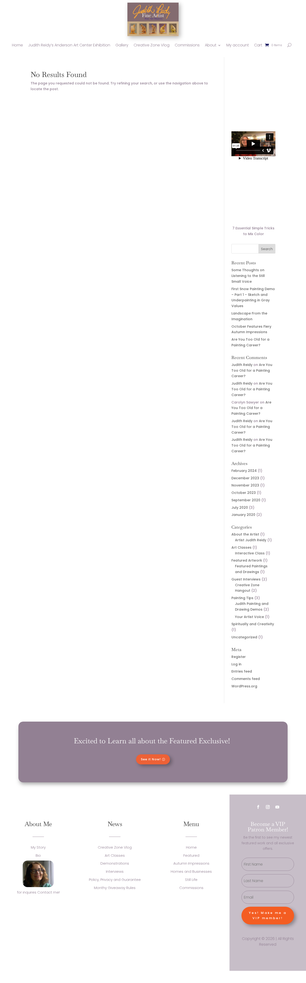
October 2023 (243, 492)
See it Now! (151, 759)
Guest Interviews (246, 579)
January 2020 (243, 514)
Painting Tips (242, 598)
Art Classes (241, 547)
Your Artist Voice (249, 616)
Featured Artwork (246, 560)
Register (238, 656)
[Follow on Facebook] (258, 807)
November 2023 (245, 485)
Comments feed (245, 678)
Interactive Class (250, 553)
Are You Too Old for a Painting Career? (251, 370)
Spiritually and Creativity (252, 624)
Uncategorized (244, 637)
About (210, 45)
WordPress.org (244, 686)
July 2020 (239, 507)
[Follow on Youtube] (277, 807)
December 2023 (245, 478)
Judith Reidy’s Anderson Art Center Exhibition (69, 45)
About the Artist (245, 534)
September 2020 (245, 500)
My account (237, 45)
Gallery (121, 45)
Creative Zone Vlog (151, 45)
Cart (258, 45)
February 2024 (244, 470)
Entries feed (241, 671)
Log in (236, 664)
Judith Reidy (241, 364)
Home (17, 45)
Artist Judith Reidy (250, 540)
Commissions (187, 45)
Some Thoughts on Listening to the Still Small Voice (248, 276)
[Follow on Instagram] (268, 807)
